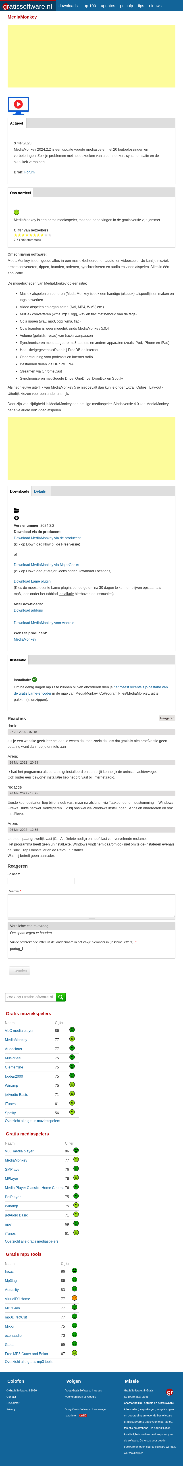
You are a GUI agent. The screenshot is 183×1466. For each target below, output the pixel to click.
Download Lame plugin (32, 581)
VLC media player (19, 1031)
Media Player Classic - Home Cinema (34, 1188)
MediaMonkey (25, 639)
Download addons (28, 610)
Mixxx (9, 1326)
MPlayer (11, 1179)
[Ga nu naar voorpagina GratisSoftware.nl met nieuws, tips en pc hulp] (28, 5)
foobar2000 (14, 1076)
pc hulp (126, 6)
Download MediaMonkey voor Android (44, 623)
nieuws (155, 6)
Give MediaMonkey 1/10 (16, 235)
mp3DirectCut (16, 1317)
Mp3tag (11, 1281)
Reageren (167, 718)
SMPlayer (13, 1169)
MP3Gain (12, 1308)
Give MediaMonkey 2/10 (19, 235)
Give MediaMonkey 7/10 (38, 235)
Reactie (14, 891)
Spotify (10, 1113)
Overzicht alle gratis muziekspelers (32, 1121)
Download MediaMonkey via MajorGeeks (46, 565)
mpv (8, 1224)
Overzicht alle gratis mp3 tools (28, 1362)
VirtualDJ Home (17, 1299)
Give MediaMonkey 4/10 (27, 235)
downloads (68, 6)
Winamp (11, 1085)
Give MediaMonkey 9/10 (46, 235)
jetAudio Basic (16, 1095)
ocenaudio (13, 1335)
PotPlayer (13, 1197)
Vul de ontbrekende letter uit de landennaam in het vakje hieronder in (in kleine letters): (73, 942)
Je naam (14, 874)
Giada (10, 1345)
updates (108, 6)
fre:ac (9, 1271)
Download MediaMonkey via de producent (47, 538)
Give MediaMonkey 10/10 (50, 235)
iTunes (10, 1104)
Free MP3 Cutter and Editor (26, 1354)
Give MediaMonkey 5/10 (31, 235)
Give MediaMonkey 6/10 (35, 235)
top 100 (89, 6)
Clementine (14, 1067)
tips (141, 6)
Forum (29, 172)
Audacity (12, 1290)
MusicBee (13, 1058)
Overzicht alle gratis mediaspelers (31, 1241)
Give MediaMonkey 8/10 (42, 235)
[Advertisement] (91, 56)
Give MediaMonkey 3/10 (23, 235)
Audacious (13, 1049)
